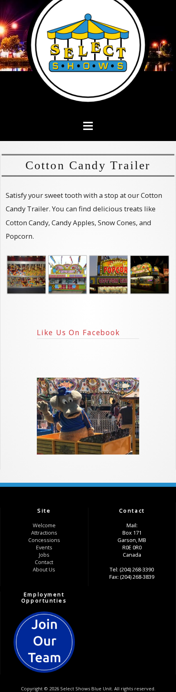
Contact (44, 562)
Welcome (44, 525)
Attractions (44, 532)
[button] (88, 113)
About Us (44, 569)
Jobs (44, 554)
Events (44, 547)
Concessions (44, 540)
